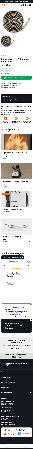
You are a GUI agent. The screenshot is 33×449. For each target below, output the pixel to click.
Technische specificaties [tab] (10, 100)
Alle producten (15, 349)
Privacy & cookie (27, 445)
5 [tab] (21, 293)
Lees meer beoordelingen (12, 257)
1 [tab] (9, 293)
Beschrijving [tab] (6, 96)
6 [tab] (24, 293)
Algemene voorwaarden (14, 445)
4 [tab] (18, 293)
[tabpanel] (16, 276)
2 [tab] (12, 293)
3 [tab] (15, 293)
